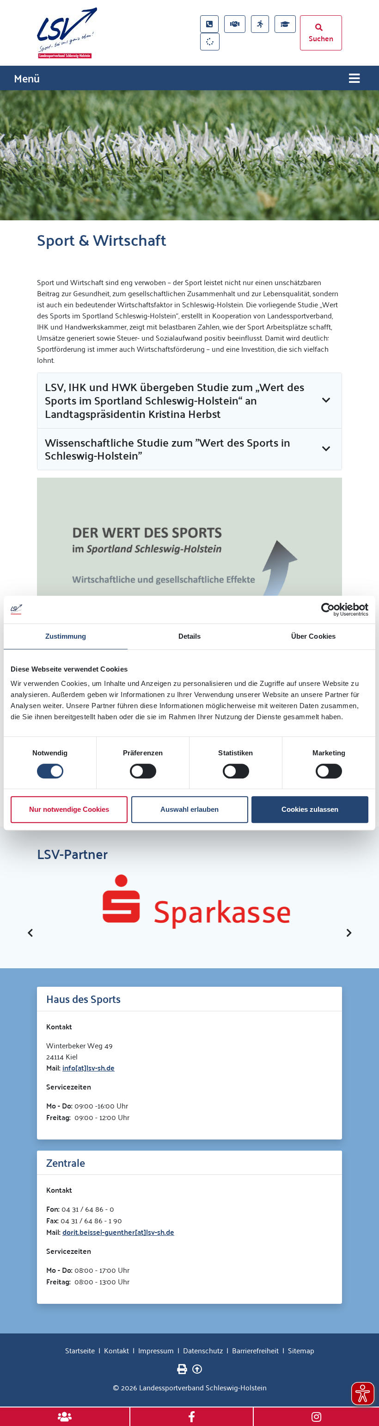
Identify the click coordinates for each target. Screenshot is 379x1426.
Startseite (80, 1350)
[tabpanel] (189, 155)
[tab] (189, 400)
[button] (189, 400)
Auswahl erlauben (189, 809)
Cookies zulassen (309, 809)
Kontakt (116, 1350)
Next (349, 933)
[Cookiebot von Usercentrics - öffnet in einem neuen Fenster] (327, 609)
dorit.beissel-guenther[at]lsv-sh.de (118, 1232)
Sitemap (301, 1350)
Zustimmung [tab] (65, 636)
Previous (30, 933)
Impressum (156, 1350)
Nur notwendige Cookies (69, 809)
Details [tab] (189, 636)
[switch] (143, 771)
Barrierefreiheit (255, 1350)
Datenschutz (203, 1350)
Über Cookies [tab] (313, 636)
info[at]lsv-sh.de (88, 1067)
